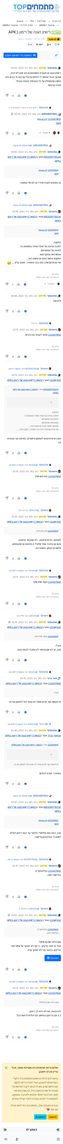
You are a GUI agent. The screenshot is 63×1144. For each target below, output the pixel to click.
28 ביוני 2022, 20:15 (23, 471)
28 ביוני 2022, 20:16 (21, 516)
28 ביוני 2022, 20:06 (22, 211)
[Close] (6, 1067)
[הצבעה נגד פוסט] (7, 96)
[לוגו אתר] (36, 8)
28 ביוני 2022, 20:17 (23, 576)
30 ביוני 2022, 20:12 (23, 988)
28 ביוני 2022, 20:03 (21, 67)
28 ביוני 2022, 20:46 (21, 730)
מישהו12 (53, 211)
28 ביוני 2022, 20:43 (30, 678)
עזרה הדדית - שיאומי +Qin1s (31, 39)
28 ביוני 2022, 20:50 (21, 915)
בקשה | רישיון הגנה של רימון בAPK (24, 380)
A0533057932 (49, 114)
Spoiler (54, 958)
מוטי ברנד (52, 678)
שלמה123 (52, 67)
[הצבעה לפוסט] (19, 96)
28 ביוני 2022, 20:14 (21, 375)
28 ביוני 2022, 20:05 (21, 152)
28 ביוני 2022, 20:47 (21, 802)
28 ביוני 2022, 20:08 (21, 295)
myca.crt (42, 119)
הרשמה (53, 1116)
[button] (58, 1139)
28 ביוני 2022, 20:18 (21, 622)
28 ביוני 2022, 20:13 (23, 329)
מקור (58, 123)
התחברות (40, 1116)
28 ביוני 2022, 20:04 (24, 114)
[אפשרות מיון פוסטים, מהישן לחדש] (57, 55)
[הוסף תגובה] (26, 95)
